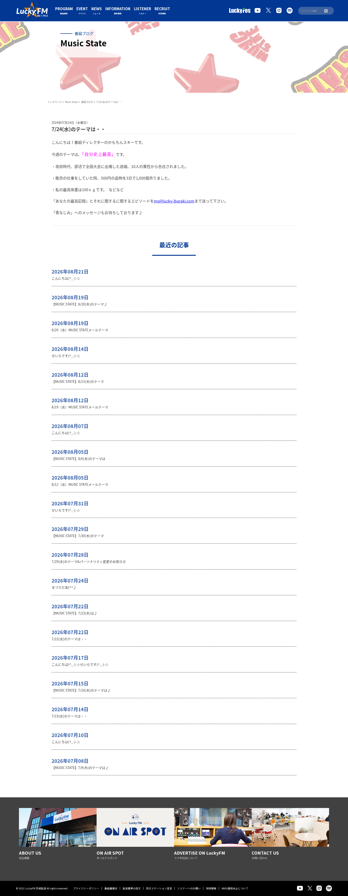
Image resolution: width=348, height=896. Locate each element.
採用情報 (211, 888)
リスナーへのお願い (189, 888)
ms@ (158, 201)
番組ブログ (87, 102)
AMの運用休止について (235, 888)
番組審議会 (110, 888)
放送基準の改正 (132, 888)
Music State (71, 102)
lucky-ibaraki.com (178, 201)
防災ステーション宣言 (159, 888)
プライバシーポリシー (86, 888)
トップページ (54, 102)
